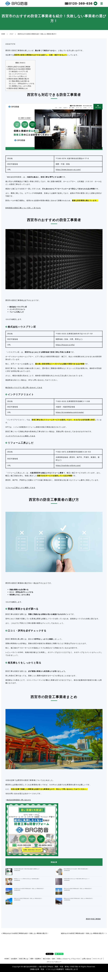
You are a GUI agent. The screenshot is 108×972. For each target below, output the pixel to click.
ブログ (11, 34)
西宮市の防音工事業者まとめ (17, 88)
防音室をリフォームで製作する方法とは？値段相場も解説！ (27, 878)
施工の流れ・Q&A (49, 959)
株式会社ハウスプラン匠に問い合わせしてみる (23, 388)
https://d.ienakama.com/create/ (70, 412)
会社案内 (14, 959)
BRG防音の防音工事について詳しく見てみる (23, 208)
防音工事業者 (96, 919)
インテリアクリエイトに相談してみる (20, 436)
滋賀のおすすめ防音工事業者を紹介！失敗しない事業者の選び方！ (28, 898)
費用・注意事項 (35, 959)
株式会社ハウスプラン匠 (18, 71)
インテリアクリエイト (18, 74)
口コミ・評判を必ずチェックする (21, 83)
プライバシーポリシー (54, 962)
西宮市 (88, 919)
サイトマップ (97, 959)
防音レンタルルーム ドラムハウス (68, 959)
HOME (3, 34)
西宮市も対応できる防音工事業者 (18, 67)
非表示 (22, 63)
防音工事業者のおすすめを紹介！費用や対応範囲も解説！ (76, 868)
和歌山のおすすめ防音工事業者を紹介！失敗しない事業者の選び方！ (78, 898)
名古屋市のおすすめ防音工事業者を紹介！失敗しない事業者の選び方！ (29, 888)
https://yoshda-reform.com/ (68, 465)
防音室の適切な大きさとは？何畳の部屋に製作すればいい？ (76, 878)
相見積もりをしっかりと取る (20, 86)
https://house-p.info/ (65, 345)
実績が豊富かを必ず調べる (19, 81)
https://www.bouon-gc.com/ (68, 170)
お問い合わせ (86, 959)
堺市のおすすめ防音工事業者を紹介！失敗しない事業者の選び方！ (78, 888)
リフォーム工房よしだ (18, 76)
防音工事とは (23, 959)
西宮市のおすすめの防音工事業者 (19, 69)
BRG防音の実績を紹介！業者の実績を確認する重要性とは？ (27, 868)
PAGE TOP (103, 941)
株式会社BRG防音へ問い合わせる (19, 800)
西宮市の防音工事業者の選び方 (18, 79)
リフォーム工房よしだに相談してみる (20, 488)
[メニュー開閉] (102, 3)
